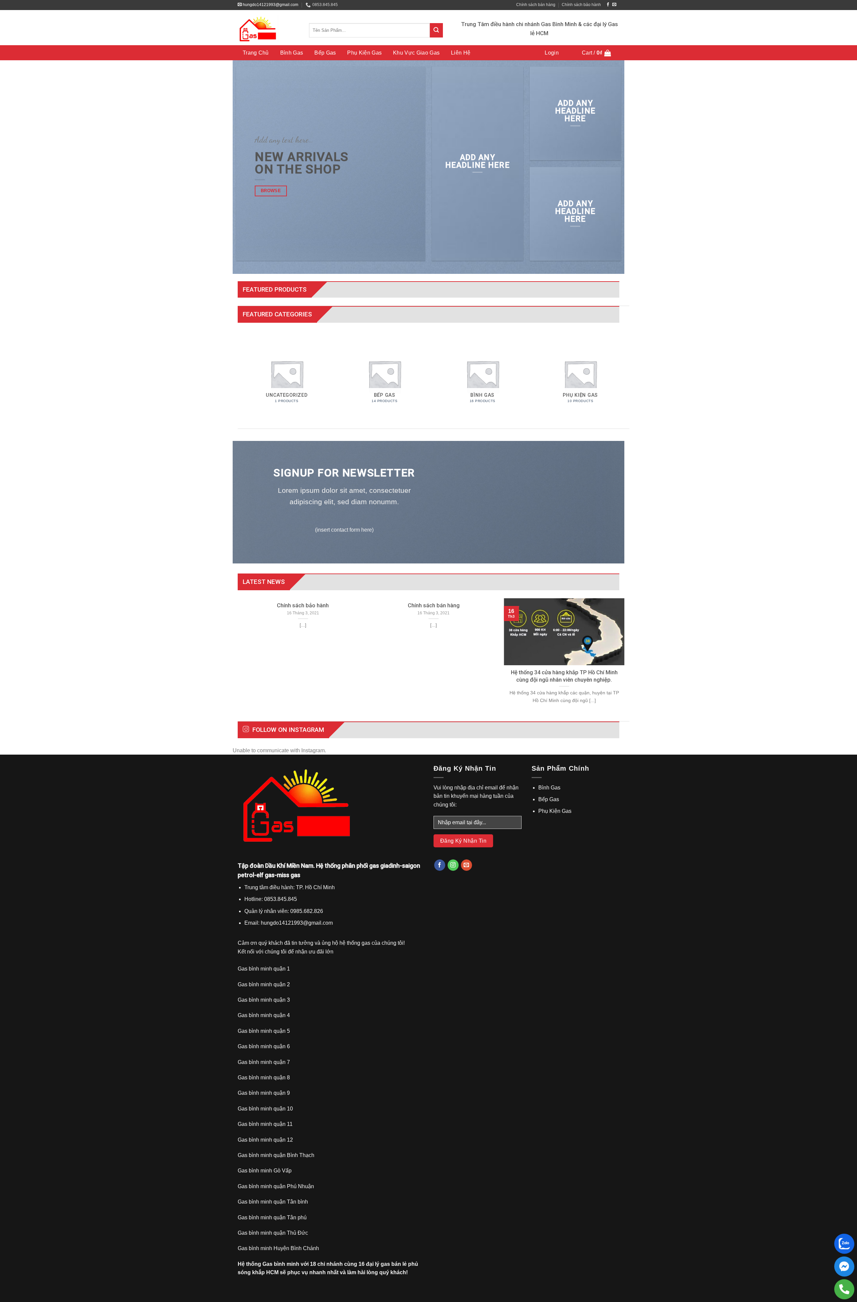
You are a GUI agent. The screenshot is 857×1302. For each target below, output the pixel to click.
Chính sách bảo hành (581, 4)
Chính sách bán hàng (535, 4)
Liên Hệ (460, 53)
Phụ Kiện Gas (364, 53)
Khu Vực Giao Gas (416, 53)
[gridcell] (330, 905)
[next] (626, 659)
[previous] (241, 659)
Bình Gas (291, 53)
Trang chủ (256, 53)
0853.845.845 (325, 4)
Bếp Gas (325, 53)
